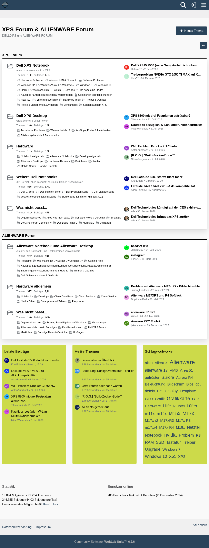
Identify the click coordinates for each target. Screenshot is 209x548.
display (171, 391)
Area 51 (186, 370)
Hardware (24, 146)
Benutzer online (120, 486)
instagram (138, 255)
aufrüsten (152, 378)
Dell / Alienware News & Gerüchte (39, 275)
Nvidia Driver (28, 301)
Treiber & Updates (96, 99)
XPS (182, 457)
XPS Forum (12, 55)
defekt (150, 391)
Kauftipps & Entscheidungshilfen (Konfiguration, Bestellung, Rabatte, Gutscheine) (66, 265)
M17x (188, 413)
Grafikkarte (178, 398)
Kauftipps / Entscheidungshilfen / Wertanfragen (47, 94)
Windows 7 (68, 85)
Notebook (153, 435)
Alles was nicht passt (58, 217)
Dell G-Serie (27, 191)
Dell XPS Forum (97, 327)
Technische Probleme (33, 130)
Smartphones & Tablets (54, 301)
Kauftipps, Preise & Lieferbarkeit (93, 130)
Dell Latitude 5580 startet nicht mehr (156, 177)
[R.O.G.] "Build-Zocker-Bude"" (153, 155)
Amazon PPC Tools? (145, 321)
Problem (186, 435)
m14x (162, 413)
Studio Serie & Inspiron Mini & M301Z (82, 196)
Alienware (182, 362)
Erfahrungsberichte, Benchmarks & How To (44, 270)
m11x (150, 413)
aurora (168, 377)
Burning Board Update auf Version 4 (67, 322)
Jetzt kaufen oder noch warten (102, 386)
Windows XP (28, 85)
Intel (181, 406)
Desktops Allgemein (90, 156)
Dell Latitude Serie (104, 191)
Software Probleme (93, 80)
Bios (189, 384)
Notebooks (27, 296)
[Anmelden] (193, 5)
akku (149, 363)
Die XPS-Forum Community (36, 222)
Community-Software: (104, 541)
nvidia (170, 435)
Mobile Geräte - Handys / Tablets (39, 166)
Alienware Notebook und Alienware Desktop (54, 246)
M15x (174, 413)
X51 (172, 456)
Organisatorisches (31, 217)
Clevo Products (87, 296)
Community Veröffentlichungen (95, 94)
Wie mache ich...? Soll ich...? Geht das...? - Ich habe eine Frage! (67, 90)
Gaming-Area (95, 260)
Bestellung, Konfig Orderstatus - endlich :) (108, 373)
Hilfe (167, 406)
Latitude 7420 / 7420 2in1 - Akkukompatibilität (163, 186)
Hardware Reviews (59, 161)
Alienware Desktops (32, 161)
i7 (174, 406)
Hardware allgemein (33, 286)
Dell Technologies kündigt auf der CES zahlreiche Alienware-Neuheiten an (167, 207)
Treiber (189, 442)
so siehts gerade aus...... (98, 407)
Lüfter (192, 406)
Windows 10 (104, 85)
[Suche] (183, 5)
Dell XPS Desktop (31, 116)
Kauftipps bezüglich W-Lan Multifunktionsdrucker (166, 124)
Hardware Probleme (32, 80)
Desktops (43, 296)
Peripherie (81, 161)
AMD (174, 370)
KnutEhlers (50, 504)
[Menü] (204, 5)
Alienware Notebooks (62, 156)
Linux (24, 90)
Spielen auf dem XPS (95, 104)
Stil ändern (200, 525)
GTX (196, 399)
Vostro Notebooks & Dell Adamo (38, 196)
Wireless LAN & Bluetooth (63, 80)
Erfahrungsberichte (47, 99)
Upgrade (152, 449)
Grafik (160, 399)
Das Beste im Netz (67, 222)
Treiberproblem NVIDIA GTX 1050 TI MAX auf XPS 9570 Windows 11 (167, 74)
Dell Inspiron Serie (50, 191)
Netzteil (193, 427)
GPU (149, 399)
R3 (198, 435)
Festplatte (188, 391)
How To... (26, 99)
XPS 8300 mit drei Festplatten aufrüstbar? (160, 115)
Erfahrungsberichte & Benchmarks (40, 135)
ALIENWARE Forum (19, 236)
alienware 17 (156, 370)
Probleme (26, 260)
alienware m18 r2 (143, 312)
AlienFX (161, 363)
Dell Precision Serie (77, 191)
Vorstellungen (99, 322)
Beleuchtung (155, 384)
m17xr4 (151, 427)
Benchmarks (71, 104)
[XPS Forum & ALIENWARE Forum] (5, 5)
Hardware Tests (72, 99)
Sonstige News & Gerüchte (90, 217)
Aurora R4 (184, 378)
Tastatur (173, 442)
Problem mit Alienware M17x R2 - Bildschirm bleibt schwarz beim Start (167, 286)
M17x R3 (183, 420)
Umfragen (105, 222)
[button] (203, 45)
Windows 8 (86, 85)
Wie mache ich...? (60, 130)
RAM (149, 442)
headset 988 (139, 246)
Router (96, 161)
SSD (160, 442)
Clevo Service (109, 296)
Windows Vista (48, 85)
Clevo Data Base (63, 296)
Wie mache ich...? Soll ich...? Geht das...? (60, 260)
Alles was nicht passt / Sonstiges (39, 327)
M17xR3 (167, 420)
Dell (160, 391)
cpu (198, 384)
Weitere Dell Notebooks (36, 177)
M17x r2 (151, 420)
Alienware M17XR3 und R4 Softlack (156, 295)
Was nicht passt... (31, 207)
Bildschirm (175, 384)
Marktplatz (88, 222)
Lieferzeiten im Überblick (98, 360)
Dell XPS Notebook (32, 65)
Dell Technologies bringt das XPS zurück (160, 216)
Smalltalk (115, 217)
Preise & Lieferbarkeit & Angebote (39, 104)
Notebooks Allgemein (32, 156)
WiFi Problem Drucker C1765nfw (154, 146)
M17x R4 (166, 427)
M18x (180, 427)
